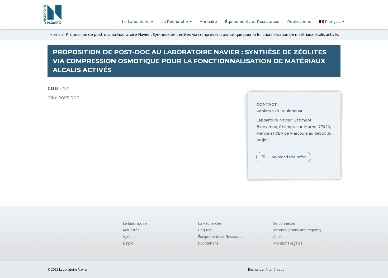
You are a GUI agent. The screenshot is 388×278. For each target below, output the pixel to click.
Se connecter (284, 223)
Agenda (129, 236)
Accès (278, 236)
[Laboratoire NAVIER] (52, 14)
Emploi (128, 243)
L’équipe (205, 229)
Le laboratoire (135, 223)
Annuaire (208, 21)
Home (55, 34)
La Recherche (175, 21)
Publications (299, 21)
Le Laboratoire (136, 21)
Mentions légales (287, 243)
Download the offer (286, 157)
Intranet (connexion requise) (297, 229)
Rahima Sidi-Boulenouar (279, 111)
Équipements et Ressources (252, 21)
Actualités (131, 229)
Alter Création (276, 269)
